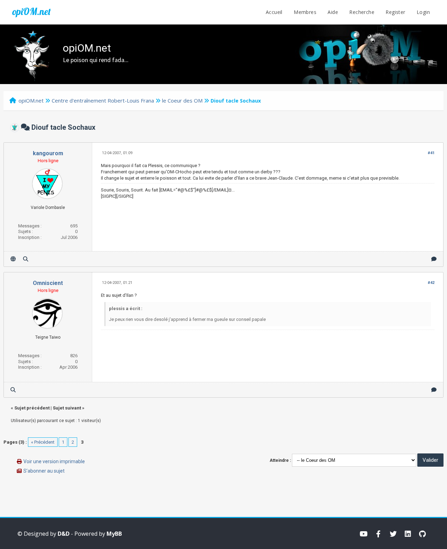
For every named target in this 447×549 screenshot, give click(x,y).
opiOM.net (31, 11)
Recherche (361, 12)
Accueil (274, 12)
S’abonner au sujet (44, 471)
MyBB (114, 533)
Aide (333, 12)
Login (423, 12)
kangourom (48, 153)
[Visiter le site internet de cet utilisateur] (13, 259)
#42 (431, 282)
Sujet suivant (67, 408)
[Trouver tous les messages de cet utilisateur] (26, 259)
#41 (431, 153)
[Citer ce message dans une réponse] (434, 259)
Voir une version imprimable (54, 461)
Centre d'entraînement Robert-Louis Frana (103, 100)
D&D (63, 533)
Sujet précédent (32, 408)
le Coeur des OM (182, 100)
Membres (305, 12)
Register (395, 12)
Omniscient (48, 283)
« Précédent (42, 442)
